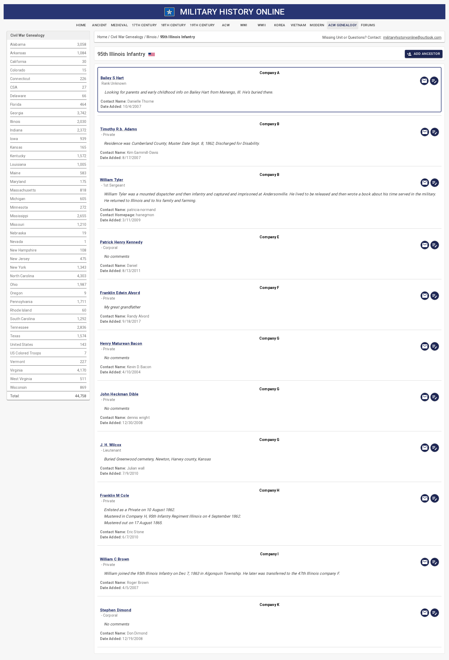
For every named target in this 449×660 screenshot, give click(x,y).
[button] (219, 78)
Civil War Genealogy (127, 37)
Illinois (152, 37)
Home (102, 37)
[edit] (434, 81)
